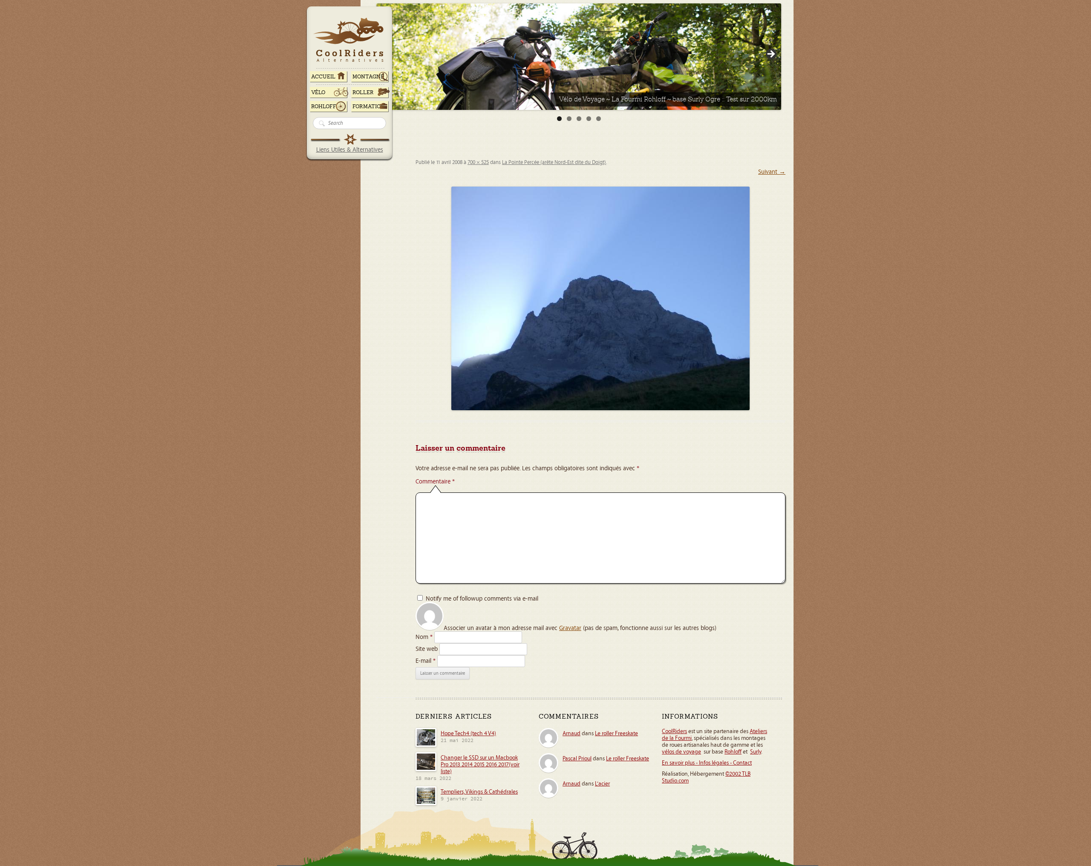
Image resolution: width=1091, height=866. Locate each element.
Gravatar (570, 628)
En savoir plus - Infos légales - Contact (707, 763)
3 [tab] (579, 118)
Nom (424, 637)
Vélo (318, 92)
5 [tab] (598, 118)
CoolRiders (674, 731)
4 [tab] (588, 118)
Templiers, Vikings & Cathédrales (479, 792)
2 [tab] (569, 118)
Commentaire (435, 481)
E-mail (426, 661)
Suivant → (771, 172)
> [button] (770, 54)
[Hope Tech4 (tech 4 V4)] (426, 745)
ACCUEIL (323, 76)
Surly (755, 752)
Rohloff (323, 106)
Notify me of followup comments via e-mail (482, 599)
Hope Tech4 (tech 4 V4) (468, 734)
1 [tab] (559, 118)
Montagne (368, 76)
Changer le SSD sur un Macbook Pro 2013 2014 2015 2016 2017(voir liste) (480, 764)
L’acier (602, 784)
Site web (427, 649)
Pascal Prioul (577, 759)
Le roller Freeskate (616, 734)
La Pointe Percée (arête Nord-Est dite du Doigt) (554, 162)
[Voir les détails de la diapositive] (578, 56)
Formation (368, 106)
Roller (363, 92)
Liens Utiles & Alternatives (349, 150)
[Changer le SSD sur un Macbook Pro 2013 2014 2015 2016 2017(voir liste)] (426, 769)
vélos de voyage (681, 752)
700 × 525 (478, 162)
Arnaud (571, 734)
